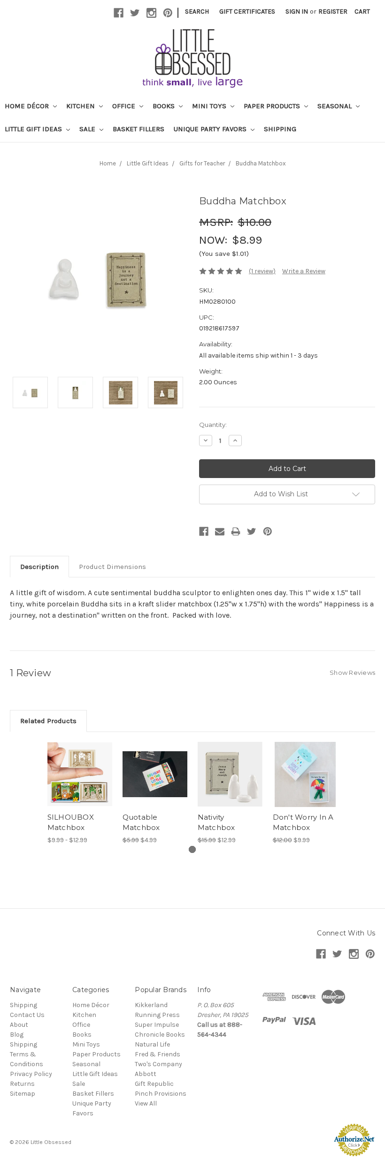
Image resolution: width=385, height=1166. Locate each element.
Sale (88, 129)
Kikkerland (151, 1005)
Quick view (80, 763)
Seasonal (335, 106)
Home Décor (28, 106)
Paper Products (273, 106)
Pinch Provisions (160, 1094)
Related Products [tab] (48, 721)
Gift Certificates (247, 11)
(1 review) (262, 271)
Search (197, 11)
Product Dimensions (112, 566)
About (19, 1025)
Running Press (157, 1015)
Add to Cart (230, 782)
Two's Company (158, 1064)
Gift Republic (154, 1084)
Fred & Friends (157, 1054)
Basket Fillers (138, 129)
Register (332, 11)
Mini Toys (210, 106)
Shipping (280, 129)
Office (124, 106)
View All (146, 1103)
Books (165, 106)
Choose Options (80, 783)
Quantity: (213, 424)
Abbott (145, 1074)
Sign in (296, 11)
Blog (16, 1035)
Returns (22, 1084)
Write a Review (303, 271)
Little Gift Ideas (34, 129)
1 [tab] (192, 849)
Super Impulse (157, 1025)
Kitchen (81, 106)
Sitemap (22, 1094)
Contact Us (27, 1015)
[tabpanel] (79, 793)
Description (39, 566)
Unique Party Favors (211, 129)
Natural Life (152, 1044)
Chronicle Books (160, 1035)
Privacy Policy (31, 1074)
